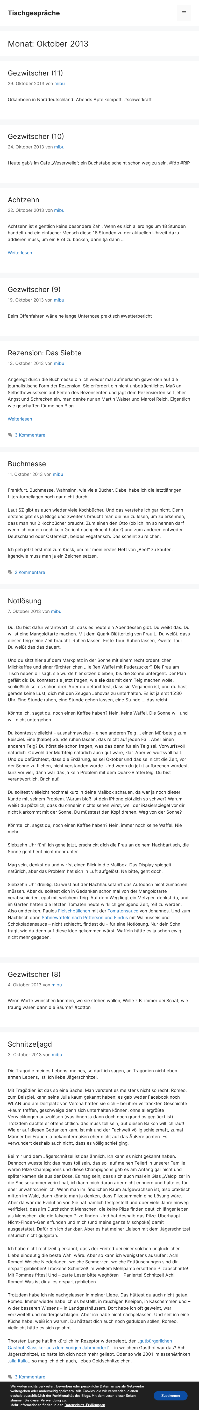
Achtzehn (23, 200)
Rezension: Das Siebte (45, 353)
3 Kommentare (30, 435)
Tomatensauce (123, 910)
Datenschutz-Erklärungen (85, 1405)
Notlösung (24, 601)
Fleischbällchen (74, 910)
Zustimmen (170, 1395)
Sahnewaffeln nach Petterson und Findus (85, 917)
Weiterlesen (20, 252)
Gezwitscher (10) (36, 136)
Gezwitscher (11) (35, 73)
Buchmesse (27, 464)
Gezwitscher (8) (34, 974)
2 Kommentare (30, 572)
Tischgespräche (34, 13)
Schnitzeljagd (30, 1044)
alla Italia (18, 1360)
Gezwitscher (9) (34, 289)
